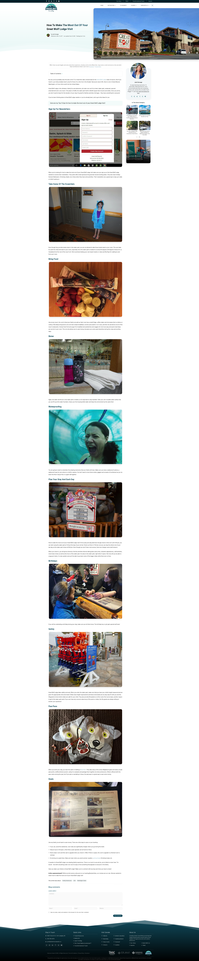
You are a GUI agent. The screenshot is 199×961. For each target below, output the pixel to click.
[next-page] (139, 137)
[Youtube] (59, 1)
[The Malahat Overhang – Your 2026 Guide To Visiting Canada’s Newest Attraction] (132, 109)
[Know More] (126, 161)
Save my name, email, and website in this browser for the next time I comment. (69, 912)
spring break (96, 858)
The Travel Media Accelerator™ (82, 943)
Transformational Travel (81, 945)
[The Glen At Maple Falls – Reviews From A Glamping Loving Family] (132, 125)
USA (74, 880)
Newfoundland (119, 939)
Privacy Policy (81, 953)
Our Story (133, 943)
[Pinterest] (54, 1)
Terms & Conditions (73, 953)
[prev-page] (137, 137)
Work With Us (146, 943)
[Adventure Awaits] (51, 7)
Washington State (81, 880)
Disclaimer (87, 953)
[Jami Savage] (49, 35)
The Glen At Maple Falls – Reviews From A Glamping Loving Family (132, 132)
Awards (132, 945)
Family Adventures (67, 880)
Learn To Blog (78, 940)
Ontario (105, 945)
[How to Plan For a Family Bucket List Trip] (144, 109)
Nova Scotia (106, 942)
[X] (56, 1)
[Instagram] (49, 1)
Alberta (105, 936)
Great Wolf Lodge (101, 79)
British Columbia (132, 113)
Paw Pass (83, 769)
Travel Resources (79, 936)
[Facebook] (46, 1)
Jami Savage (55, 34)
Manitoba (105, 939)
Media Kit (77, 938)
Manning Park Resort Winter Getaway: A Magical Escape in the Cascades (145, 133)
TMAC (144, 945)
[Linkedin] (51, 1)
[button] (152, 5)
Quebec (117, 945)
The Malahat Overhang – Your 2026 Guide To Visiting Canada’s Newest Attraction (132, 117)
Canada (144, 129)
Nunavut (117, 942)
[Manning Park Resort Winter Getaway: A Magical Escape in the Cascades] (144, 125)
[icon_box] (136, 158)
